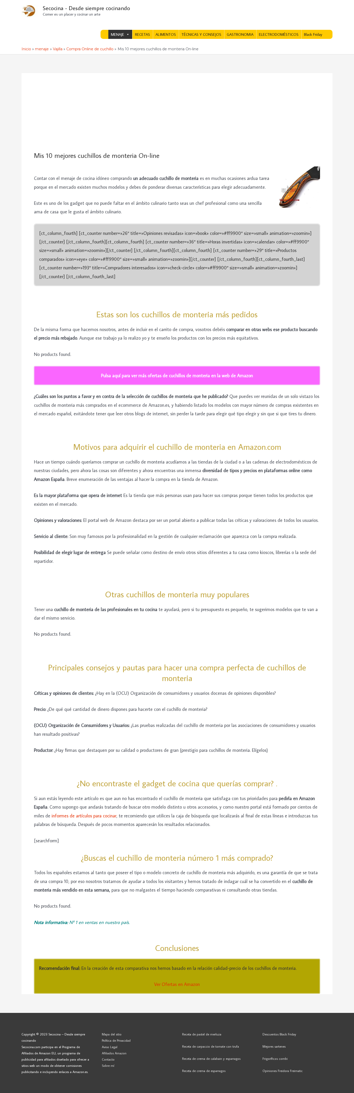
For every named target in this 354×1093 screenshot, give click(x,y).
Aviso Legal (109, 1047)
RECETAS (142, 34)
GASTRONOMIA (240, 34)
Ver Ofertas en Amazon (177, 984)
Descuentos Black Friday (279, 1034)
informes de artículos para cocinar (84, 816)
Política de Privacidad (116, 1040)
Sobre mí (108, 1065)
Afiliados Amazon (114, 1053)
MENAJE (117, 34)
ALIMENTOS (165, 34)
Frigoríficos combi (275, 1058)
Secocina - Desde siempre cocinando (86, 8)
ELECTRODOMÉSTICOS (279, 34)
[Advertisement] (177, 112)
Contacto (108, 1059)
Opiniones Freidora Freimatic (283, 1071)
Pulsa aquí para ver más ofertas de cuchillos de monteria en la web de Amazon (177, 376)
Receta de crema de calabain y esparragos (211, 1058)
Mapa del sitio (112, 1034)
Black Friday (313, 34)
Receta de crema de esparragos (203, 1071)
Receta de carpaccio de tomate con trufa (210, 1046)
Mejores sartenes (274, 1046)
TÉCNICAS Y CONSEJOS (201, 34)
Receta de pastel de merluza (201, 1034)
